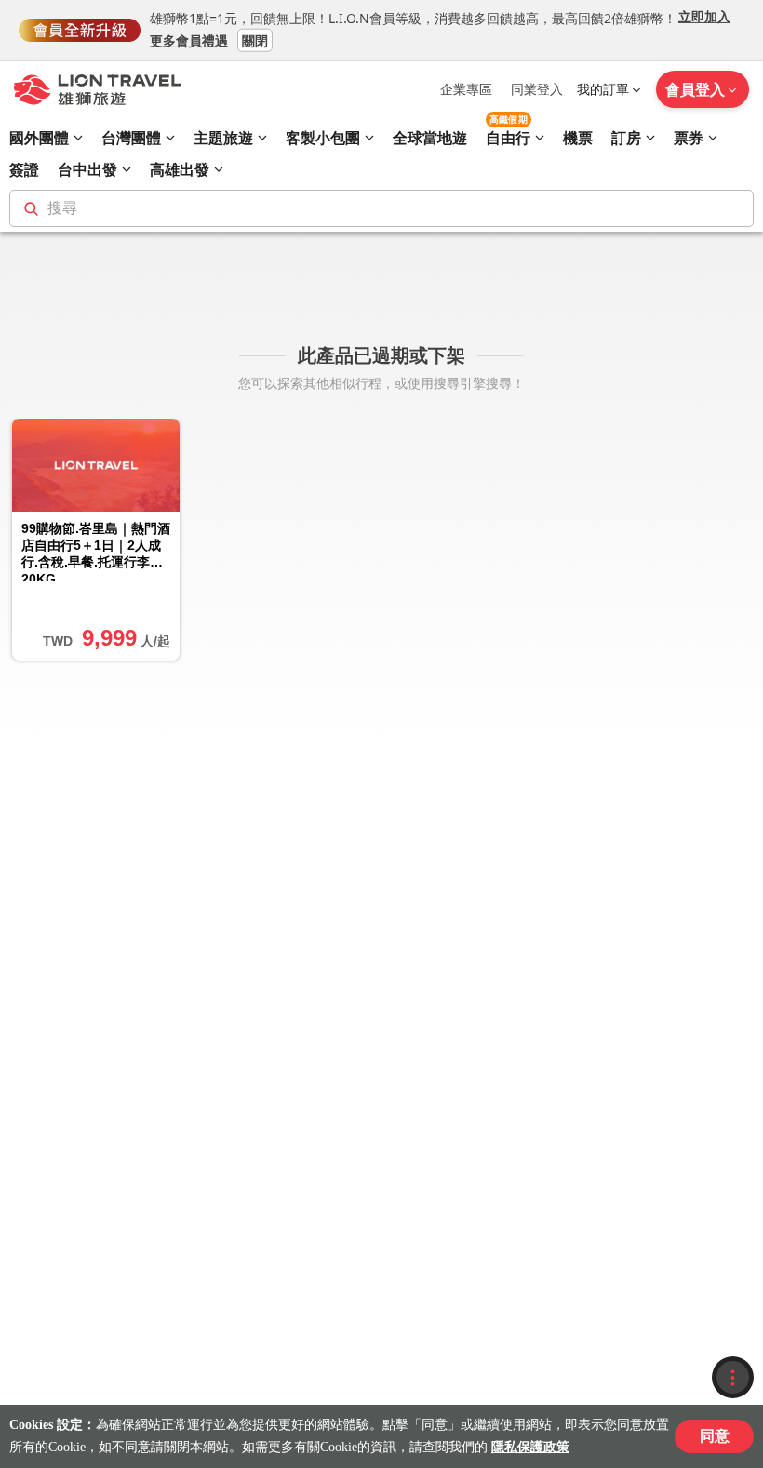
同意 (715, 1436)
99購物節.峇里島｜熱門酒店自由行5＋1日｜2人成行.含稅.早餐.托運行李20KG (95, 551)
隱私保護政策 (530, 1447)
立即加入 (704, 16)
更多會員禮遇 (189, 39)
